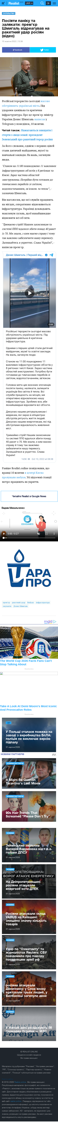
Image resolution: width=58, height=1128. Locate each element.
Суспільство (9, 13)
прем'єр (6, 602)
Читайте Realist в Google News (29, 496)
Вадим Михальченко (13, 508)
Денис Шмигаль (21, 606)
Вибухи (30, 602)
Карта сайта (7, 1079)
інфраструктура (43, 602)
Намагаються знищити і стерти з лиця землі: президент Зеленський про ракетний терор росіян (27, 135)
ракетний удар (18, 602)
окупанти (7, 606)
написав (39, 119)
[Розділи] (54, 1)
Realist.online (20, 1082)
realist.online (16, 1101)
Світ (8, 723)
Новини (10, 833)
